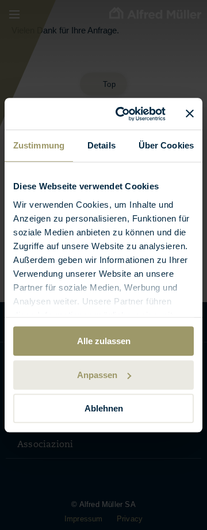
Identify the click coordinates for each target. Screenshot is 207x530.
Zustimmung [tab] (38, 145)
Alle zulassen (104, 341)
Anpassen (97, 375)
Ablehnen (104, 408)
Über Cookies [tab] (166, 145)
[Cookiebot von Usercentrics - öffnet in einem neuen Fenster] (122, 113)
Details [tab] (101, 145)
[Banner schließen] (190, 114)
